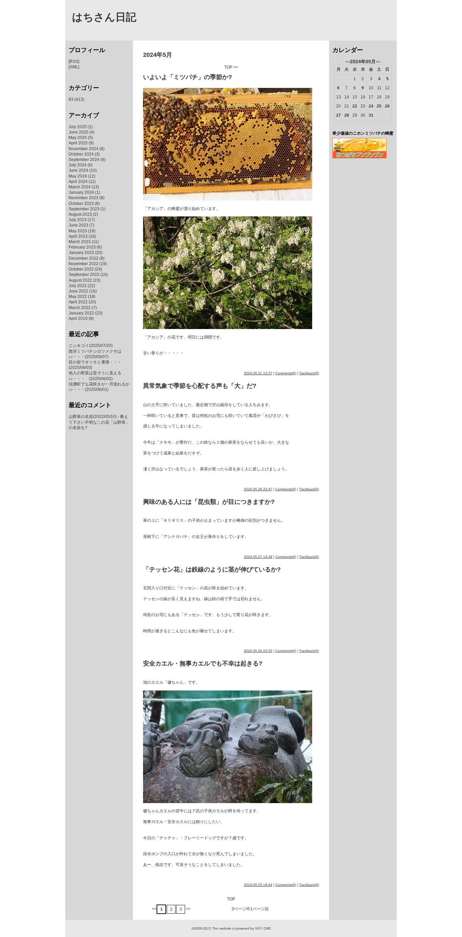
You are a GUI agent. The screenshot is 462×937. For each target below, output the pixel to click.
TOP (228, 67)
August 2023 (80, 214)
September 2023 (84, 209)
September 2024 (84, 159)
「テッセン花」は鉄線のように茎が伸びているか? (212, 569)
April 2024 (78, 181)
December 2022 (83, 258)
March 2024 (80, 187)
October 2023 (81, 203)
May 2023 (78, 231)
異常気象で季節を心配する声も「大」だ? (199, 385)
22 (354, 106)
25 (379, 106)
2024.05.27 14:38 (258, 557)
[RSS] (74, 61)
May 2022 (78, 296)
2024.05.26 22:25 (258, 651)
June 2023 (78, 225)
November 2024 (83, 148)
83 (71, 99)
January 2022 (81, 313)
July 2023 (78, 219)
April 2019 (78, 318)
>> (235, 67)
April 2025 (78, 143)
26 (387, 106)
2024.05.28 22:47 (258, 489)
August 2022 (80, 280)
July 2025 (78, 126)
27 (338, 115)
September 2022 (84, 274)
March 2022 (80, 307)
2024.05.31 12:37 (258, 373)
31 (371, 115)
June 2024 (78, 170)
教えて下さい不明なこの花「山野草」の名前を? (99, 422)
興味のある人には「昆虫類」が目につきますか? (209, 501)
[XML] (74, 67)
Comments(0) (285, 373)
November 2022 (83, 263)
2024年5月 (157, 54)
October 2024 (81, 154)
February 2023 (82, 247)
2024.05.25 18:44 (258, 885)
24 (371, 106)
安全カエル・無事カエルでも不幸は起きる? (202, 663)
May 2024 (78, 176)
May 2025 (78, 137)
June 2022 (78, 291)
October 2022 (81, 269)
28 (346, 115)
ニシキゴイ (79, 345)
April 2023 (78, 236)
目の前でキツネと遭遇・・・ (95, 362)
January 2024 (81, 192)
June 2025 (78, 132)
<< (154, 909)
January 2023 (81, 252)
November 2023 (83, 197)
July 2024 (78, 165)
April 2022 (78, 302)
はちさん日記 (104, 17)
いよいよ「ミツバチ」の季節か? (187, 77)
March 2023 (80, 241)
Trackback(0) (309, 373)
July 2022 (78, 285)
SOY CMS (263, 928)
